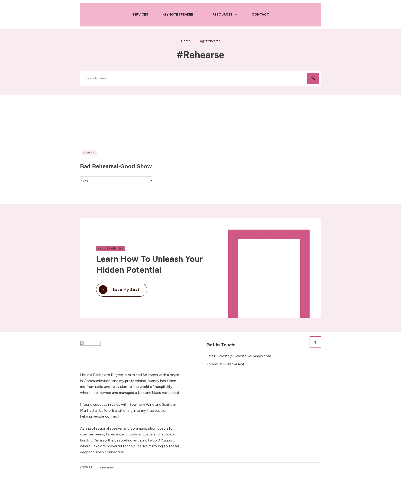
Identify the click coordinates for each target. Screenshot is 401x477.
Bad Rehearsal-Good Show (116, 166)
